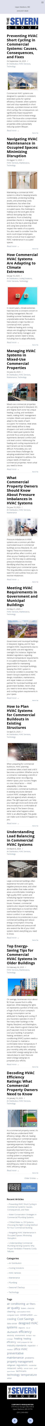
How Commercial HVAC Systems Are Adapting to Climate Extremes (22, 263)
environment (20, 1335)
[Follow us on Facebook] (14, 1421)
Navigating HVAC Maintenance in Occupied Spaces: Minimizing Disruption (22, 147)
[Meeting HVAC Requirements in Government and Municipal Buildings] (22, 629)
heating (18, 1338)
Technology (11, 66)
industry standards (16, 1345)
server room (28, 1368)
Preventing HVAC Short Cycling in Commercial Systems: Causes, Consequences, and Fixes (22, 46)
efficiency (25, 1332)
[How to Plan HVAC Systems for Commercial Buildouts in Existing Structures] (22, 751)
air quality (13, 1308)
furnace (29, 1335)
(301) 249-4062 (22, 1412)
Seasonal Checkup (17, 1287)
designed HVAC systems (22, 1325)
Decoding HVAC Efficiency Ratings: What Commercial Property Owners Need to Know (22, 1083)
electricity (10, 1335)
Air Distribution (12, 64)
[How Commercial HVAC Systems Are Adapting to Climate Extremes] (22, 296)
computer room (13, 1315)
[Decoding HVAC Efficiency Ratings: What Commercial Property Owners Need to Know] (22, 1118)
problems (29, 1357)
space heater (11, 1371)
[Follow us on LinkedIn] (30, 1421)
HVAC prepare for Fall (24, 1342)
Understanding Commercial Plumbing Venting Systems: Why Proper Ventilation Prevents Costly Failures (22, 1247)
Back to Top (35, 133)
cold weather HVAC (23, 1312)
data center (12, 1323)
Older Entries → (31, 1178)
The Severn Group (22, 23)
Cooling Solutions (25, 278)
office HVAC (21, 1349)
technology (13, 1374)
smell (35, 1368)
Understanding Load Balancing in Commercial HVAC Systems (21, 838)
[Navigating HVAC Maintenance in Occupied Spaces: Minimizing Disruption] (22, 180)
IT (37, 1346)
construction (26, 1314)
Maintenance (24, 163)
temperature (29, 1375)
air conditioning (16, 1303)
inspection (32, 1345)
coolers (35, 1315)
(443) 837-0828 (22, 11)
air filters (30, 1303)
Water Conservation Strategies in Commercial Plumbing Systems (21, 1216)
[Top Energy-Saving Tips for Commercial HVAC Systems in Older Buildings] (22, 987)
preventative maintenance (15, 1355)
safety (20, 1368)
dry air (28, 1328)
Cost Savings (25, 1319)
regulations (22, 1365)
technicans (21, 1371)
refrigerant (11, 1365)
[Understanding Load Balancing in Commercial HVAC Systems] (22, 869)
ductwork (12, 1332)
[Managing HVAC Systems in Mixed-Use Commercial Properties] (22, 392)
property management (20, 1361)
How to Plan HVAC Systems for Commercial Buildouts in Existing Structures (21, 717)
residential (32, 1365)
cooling (11, 1319)
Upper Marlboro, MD (22, 7)
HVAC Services (24, 64)
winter (9, 1378)
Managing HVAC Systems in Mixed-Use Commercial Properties (21, 359)
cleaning (11, 1311)
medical (10, 1349)
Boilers (23, 1308)
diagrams (21, 1328)
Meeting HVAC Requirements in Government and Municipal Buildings (22, 596)
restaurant (11, 1368)
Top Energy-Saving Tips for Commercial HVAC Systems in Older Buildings (22, 954)
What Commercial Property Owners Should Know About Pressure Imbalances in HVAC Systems (22, 490)
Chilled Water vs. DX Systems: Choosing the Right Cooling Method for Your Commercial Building (22, 1225)
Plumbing (13, 1282)
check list (30, 1308)
